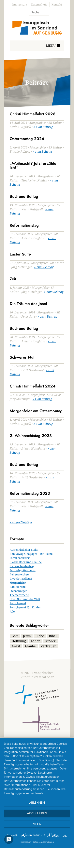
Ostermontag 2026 (27, 139)
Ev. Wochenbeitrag (22, 566)
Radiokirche (17, 587)
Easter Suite (20, 254)
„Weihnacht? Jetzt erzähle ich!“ (33, 165)
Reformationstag (24, 225)
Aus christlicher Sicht (24, 549)
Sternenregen (18, 591)
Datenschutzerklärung (43, 842)
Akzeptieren (37, 813)
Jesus (27, 636)
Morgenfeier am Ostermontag (36, 411)
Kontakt (57, 4)
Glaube (30, 646)
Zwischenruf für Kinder (25, 607)
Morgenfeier (18, 582)
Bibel (53, 636)
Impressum (19, 4)
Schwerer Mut (22, 357)
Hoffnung (19, 641)
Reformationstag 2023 (30, 493)
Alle (12, 611)
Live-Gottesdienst (21, 578)
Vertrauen (48, 646)
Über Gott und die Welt (25, 599)
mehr (37, 824)
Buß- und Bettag (24, 196)
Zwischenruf (18, 603)
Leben (35, 641)
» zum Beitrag (43, 127)
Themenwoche (19, 595)
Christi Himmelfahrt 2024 (32, 386)
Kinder (50, 641)
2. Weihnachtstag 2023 (31, 436)
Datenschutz (39, 4)
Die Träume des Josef (28, 304)
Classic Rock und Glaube (26, 562)
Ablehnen (37, 802)
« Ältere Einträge (21, 522)
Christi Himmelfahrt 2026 (32, 114)
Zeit (13, 279)
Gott (15, 636)
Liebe (40, 636)
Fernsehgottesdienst (23, 570)
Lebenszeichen (19, 574)
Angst (16, 646)
